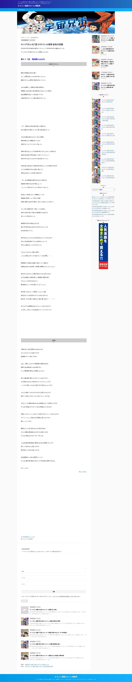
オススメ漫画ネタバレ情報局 (29, 6)
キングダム (32, 536)
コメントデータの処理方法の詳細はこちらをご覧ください (66, 596)
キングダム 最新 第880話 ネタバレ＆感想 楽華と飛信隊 (108, 143)
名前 (23, 571)
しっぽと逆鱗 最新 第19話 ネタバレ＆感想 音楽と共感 (108, 51)
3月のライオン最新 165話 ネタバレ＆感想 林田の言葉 (39, 666)
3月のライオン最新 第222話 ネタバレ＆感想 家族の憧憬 (108, 169)
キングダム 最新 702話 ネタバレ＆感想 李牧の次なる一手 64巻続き (48, 632)
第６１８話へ (83, 471)
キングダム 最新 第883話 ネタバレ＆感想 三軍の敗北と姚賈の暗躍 (108, 118)
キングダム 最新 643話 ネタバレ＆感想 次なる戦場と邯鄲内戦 (47, 655)
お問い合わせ (21, 9)
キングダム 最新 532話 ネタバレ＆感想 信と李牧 (43, 609)
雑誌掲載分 (30, 538)
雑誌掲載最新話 (25, 536)
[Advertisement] (54, 112)
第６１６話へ (25, 468)
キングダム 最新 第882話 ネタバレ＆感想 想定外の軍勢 (108, 127)
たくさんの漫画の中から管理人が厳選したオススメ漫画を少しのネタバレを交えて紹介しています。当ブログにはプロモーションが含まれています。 (66, 679)
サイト (23, 584)
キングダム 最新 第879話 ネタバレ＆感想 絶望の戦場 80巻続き (108, 152)
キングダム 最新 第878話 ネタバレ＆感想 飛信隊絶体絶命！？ (108, 160)
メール (23, 577)
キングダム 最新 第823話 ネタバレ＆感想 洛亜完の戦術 (45, 621)
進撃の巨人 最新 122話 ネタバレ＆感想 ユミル (37, 664)
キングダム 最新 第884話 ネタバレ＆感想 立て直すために (108, 110)
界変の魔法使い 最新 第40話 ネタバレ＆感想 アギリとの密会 (107, 63)
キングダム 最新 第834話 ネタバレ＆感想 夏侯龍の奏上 (45, 644)
